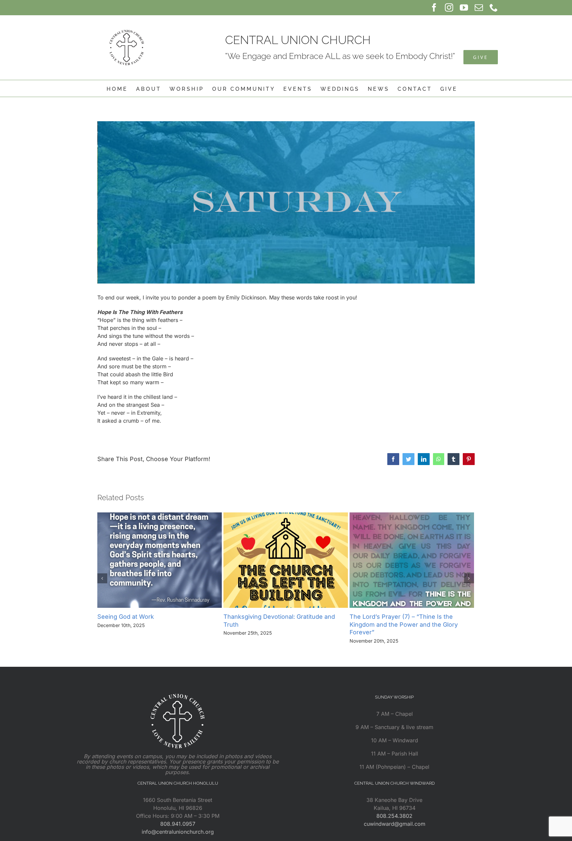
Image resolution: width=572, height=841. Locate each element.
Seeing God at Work (125, 616)
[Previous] (102, 578)
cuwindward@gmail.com (394, 823)
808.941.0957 (177, 823)
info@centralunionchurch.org (178, 831)
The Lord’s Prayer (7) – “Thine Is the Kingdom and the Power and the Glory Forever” (404, 624)
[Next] (469, 578)
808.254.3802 (394, 816)
